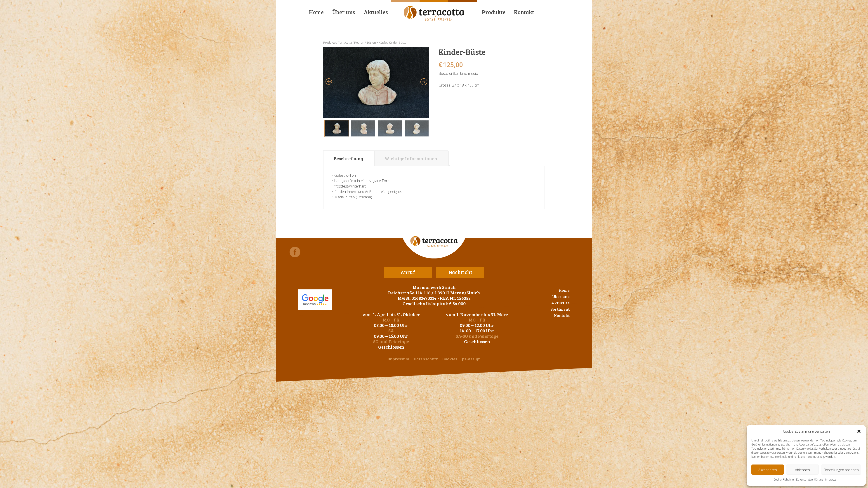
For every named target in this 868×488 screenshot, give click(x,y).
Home (316, 12)
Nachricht (460, 272)
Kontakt (524, 12)
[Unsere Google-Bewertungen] (315, 299)
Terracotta (345, 42)
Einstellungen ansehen (841, 469)
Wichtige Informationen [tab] (411, 158)
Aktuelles (376, 12)
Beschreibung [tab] (348, 158)
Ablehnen (802, 469)
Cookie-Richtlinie (784, 479)
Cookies (449, 358)
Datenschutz (426, 358)
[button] (859, 431)
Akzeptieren (767, 469)
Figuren (359, 42)
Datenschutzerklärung (809, 479)
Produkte (493, 12)
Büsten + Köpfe (376, 42)
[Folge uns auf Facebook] (295, 252)
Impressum (832, 479)
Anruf (408, 272)
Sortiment (560, 309)
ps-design (471, 358)
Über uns (343, 12)
